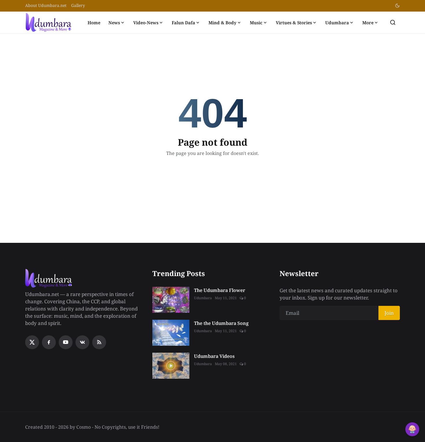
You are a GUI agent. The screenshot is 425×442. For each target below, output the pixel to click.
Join (389, 313)
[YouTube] (66, 342)
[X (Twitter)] (32, 342)
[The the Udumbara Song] (170, 333)
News (114, 22)
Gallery (78, 5)
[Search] (393, 22)
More (368, 22)
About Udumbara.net (45, 5)
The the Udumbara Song (221, 323)
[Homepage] (48, 22)
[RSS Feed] (99, 342)
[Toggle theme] (397, 5)
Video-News (145, 22)
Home (94, 22)
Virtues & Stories (294, 22)
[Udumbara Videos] (170, 366)
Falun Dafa (183, 22)
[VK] (82, 342)
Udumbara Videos (214, 356)
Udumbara (337, 22)
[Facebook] (49, 342)
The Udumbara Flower (219, 290)
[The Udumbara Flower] (170, 300)
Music (256, 22)
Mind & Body (222, 22)
